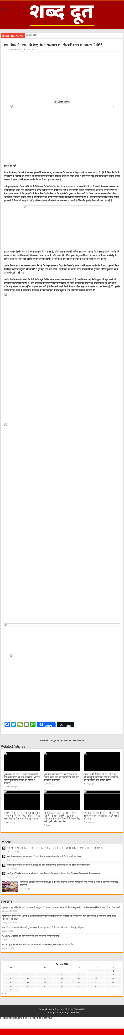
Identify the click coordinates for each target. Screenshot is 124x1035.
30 (113, 986)
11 (28, 978)
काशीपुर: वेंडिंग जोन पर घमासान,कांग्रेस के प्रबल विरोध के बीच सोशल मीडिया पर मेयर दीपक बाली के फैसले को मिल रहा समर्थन (22, 815)
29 (96, 986)
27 (62, 986)
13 (62, 978)
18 (28, 982)
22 (96, 982)
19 (45, 982)
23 (113, 982)
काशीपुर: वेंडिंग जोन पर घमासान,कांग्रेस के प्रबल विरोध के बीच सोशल (52, 35)
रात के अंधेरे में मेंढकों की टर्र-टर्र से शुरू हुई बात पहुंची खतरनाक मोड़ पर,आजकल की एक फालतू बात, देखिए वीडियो (101, 777)
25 (28, 986)
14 (79, 978)
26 (45, 986)
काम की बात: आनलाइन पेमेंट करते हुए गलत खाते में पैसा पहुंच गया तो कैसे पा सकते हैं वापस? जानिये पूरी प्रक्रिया (43, 927)
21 (79, 982)
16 (113, 978)
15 (96, 978)
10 (11, 978)
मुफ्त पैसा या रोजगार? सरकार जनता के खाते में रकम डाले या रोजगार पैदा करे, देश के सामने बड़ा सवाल (61, 777)
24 (11, 986)
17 (11, 982)
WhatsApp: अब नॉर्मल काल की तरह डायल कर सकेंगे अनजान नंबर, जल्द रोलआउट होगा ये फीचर (38, 944)
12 (45, 978)
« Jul (4, 993)
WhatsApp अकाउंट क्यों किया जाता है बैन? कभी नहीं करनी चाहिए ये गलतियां (30, 936)
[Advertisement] (62, 75)
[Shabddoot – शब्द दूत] (62, 14)
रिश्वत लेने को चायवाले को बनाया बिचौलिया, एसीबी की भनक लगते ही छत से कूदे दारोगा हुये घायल (101, 815)
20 (62, 982)
